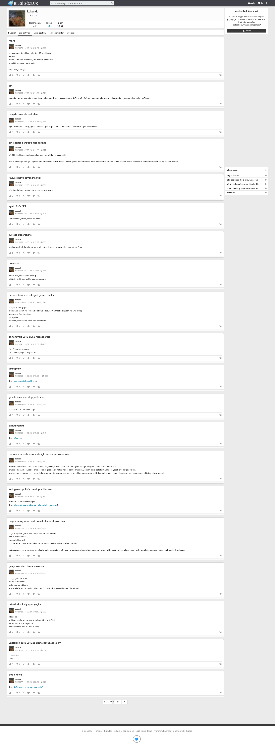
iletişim (98, 730)
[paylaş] (23, 75)
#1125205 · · (30, 404)
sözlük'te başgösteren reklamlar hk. (245, 184)
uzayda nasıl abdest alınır (23, 114)
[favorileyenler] (39, 75)
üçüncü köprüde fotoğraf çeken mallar (31, 295)
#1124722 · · (30, 612)
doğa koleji (15, 674)
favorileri (70, 33)
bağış (189, 730)
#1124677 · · (30, 682)
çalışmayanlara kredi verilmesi (26, 565)
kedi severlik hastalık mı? (25, 381)
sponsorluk (178, 730)
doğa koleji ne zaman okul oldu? (28, 687)
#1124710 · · (30, 650)
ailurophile (15, 368)
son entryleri (24, 33)
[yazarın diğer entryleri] (125, 702)
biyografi (12, 33)
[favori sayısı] (28, 75)
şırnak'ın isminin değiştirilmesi (26, 397)
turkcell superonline (20, 234)
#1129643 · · (30, 150)
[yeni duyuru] (266, 170)
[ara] (112, 3)
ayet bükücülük (18, 206)
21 (118, 702)
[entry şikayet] (220, 75)
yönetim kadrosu (162, 730)
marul (12, 40)
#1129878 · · (30, 48)
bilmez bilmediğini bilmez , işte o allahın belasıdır (35, 505)
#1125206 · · (31, 376)
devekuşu (14, 263)
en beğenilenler (57, 33)
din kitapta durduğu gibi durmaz (27, 142)
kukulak (32, 11)
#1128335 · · (30, 242)
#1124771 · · (30, 528)
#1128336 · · (30, 213)
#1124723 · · (30, 573)
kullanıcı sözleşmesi (124, 730)
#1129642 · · (30, 185)
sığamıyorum (16, 425)
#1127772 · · (30, 302)
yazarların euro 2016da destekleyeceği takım (35, 642)
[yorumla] (33, 75)
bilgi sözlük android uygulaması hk (245, 180)
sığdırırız (17, 438)
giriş (252, 3)
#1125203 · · (30, 461)
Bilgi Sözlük (25, 3)
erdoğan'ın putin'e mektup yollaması (30, 489)
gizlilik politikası (144, 730)
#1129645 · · (30, 93)
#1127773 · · (30, 270)
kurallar (108, 730)
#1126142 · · (30, 344)
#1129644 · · (30, 121)
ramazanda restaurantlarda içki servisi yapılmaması (39, 454)
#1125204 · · (30, 433)
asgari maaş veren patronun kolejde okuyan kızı (37, 520)
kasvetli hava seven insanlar (25, 177)
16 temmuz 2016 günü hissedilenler (29, 336)
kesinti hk (245, 192)
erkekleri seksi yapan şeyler (25, 604)
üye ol (263, 3)
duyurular (233, 170)
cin (10, 85)
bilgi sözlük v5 (245, 175)
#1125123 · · (30, 496)
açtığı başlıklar (40, 33)
